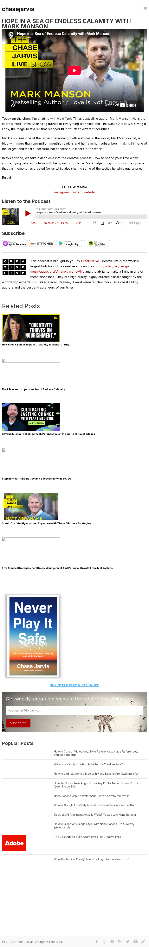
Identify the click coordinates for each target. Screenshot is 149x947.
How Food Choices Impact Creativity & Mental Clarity (35, 344)
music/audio (39, 271)
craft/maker (58, 271)
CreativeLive (90, 261)
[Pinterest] (112, 942)
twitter (76, 192)
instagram (61, 192)
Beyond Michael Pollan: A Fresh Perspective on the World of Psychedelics (48, 434)
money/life (76, 271)
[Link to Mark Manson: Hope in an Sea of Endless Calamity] (31, 361)
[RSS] (120, 942)
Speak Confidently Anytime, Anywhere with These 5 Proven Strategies (46, 523)
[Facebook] (96, 942)
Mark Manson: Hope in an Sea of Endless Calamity (33, 389)
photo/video (103, 266)
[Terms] (143, 942)
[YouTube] (135, 942)
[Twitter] (128, 942)
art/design (121, 266)
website (89, 192)
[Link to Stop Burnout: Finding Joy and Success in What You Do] (31, 451)
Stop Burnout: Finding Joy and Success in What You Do (36, 478)
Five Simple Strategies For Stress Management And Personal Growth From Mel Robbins (57, 568)
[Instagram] (104, 942)
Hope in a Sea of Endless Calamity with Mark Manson (66, 23)
